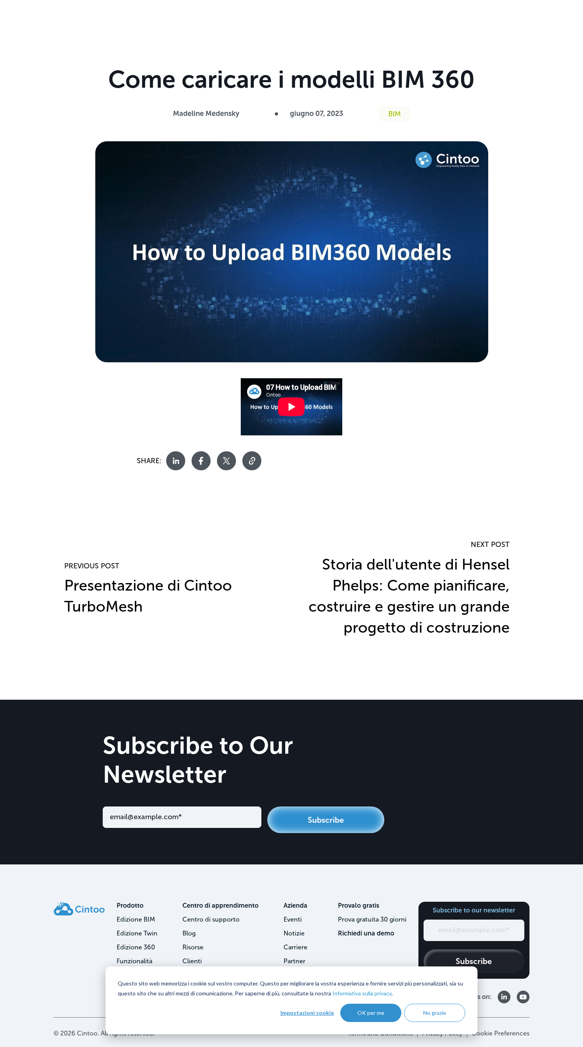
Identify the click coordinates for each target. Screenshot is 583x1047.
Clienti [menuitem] (192, 961)
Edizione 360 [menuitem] (136, 947)
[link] (79, 908)
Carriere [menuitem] (295, 947)
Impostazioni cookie (307, 1012)
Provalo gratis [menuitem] (358, 905)
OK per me (370, 1012)
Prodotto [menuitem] (130, 905)
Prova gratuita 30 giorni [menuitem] (372, 919)
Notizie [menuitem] (294, 933)
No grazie (434, 1012)
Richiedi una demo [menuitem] (366, 933)
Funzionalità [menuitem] (134, 961)
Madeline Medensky (206, 113)
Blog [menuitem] (189, 933)
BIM (394, 114)
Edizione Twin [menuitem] (137, 933)
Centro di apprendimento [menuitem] (220, 905)
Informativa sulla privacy (361, 993)
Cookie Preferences (500, 1033)
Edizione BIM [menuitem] (136, 919)
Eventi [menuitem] (293, 919)
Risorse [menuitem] (192, 947)
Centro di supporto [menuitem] (211, 919)
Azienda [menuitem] (295, 905)
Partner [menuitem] (294, 961)
